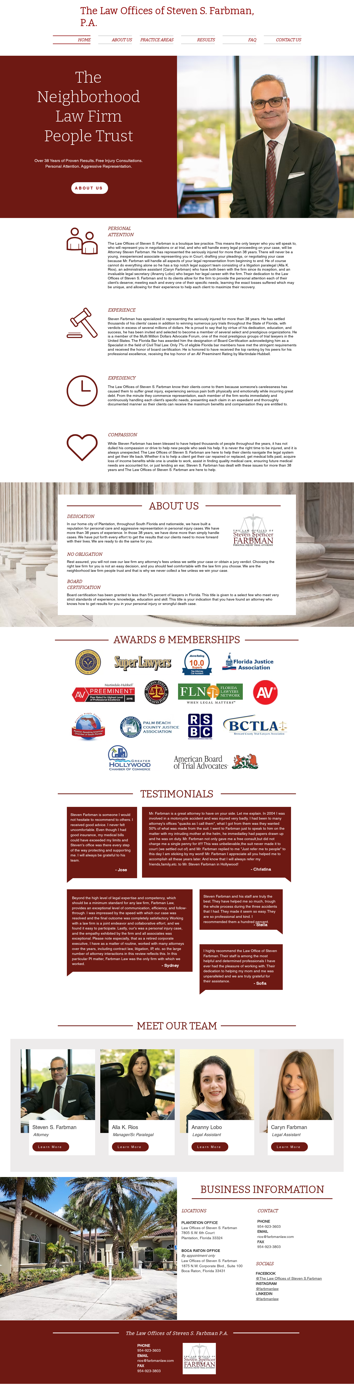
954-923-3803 (269, 1247)
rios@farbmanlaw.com (275, 1237)
